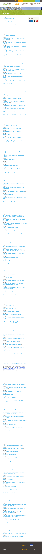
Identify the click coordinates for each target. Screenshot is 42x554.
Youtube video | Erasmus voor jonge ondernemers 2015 (13, 508)
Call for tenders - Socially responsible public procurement (14, 246)
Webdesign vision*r (36, 549)
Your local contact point (25, 4)
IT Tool (23, 548)
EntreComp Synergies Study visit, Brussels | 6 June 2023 (13, 209)
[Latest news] (7, 4)
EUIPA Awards (5, 360)
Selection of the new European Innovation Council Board (13, 353)
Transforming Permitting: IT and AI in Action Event (12, 24)
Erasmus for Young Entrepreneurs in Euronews (11, 530)
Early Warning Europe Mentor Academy (10, 172)
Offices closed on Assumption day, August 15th (12, 442)
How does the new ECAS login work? (10, 489)
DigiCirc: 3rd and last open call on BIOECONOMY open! (13, 338)
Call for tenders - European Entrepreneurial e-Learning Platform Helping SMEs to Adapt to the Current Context (13, 216)
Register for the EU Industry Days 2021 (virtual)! (12, 391)
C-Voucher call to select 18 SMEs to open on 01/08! (12, 445)
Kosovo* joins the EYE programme (9, 469)
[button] (15, 1)
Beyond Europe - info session (8, 291)
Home (3, 11)
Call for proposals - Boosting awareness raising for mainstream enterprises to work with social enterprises (13, 250)
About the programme (17, 4)
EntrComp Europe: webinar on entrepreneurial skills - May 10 (14, 363)
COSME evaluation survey (8, 194)
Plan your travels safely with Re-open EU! (10, 409)
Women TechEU (6, 263)
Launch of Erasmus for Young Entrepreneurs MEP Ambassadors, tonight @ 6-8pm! (12, 512)
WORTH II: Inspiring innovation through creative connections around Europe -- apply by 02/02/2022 (14, 322)
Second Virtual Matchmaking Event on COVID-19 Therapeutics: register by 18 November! (12, 331)
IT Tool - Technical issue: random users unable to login (13, 427)
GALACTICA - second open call (8, 305)
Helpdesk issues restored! (8, 394)
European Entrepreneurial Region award (10, 165)
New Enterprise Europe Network (9, 356)
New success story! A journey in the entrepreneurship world (14, 533)
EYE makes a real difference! (8, 260)
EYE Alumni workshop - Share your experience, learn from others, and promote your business (13, 243)
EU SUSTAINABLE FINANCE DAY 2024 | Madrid (12, 137)
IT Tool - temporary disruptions (9, 35)
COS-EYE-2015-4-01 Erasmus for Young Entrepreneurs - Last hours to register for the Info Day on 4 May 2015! (14, 526)
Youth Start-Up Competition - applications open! (12, 73)
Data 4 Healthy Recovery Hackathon (10, 378)
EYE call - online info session (8, 122)
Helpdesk (23, 544)
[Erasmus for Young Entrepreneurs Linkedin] (32, 20)
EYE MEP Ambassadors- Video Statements (11, 492)
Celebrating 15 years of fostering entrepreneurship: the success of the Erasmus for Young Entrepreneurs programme (14, 141)
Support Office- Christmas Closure (9, 424)
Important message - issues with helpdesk (11, 311)
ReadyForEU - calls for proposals (9, 230)
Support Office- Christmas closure (9, 454)
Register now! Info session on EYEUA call (10, 227)
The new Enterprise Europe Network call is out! (12, 131)
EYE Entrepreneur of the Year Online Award (11, 341)
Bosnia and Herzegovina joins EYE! (9, 486)
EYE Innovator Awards (7, 239)
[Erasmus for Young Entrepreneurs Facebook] (30, 20)
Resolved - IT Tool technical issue (9, 274)
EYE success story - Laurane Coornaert (10, 125)
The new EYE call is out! (7, 32)
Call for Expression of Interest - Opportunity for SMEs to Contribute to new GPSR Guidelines (14, 118)
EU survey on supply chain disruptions (10, 294)
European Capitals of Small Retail (9, 18)
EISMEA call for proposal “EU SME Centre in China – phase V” (14, 114)
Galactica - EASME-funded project (9, 381)
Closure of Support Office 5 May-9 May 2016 (11, 519)
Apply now (38, 3)
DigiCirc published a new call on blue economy (11, 350)
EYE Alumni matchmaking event (9, 111)
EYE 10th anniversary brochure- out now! (10, 451)
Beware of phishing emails (8, 479)
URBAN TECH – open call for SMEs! (9, 266)
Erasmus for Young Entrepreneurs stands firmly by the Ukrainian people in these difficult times (13, 284)
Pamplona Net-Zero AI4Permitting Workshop (11, 21)
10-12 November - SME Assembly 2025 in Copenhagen (13, 63)
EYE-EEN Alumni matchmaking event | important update (13, 108)
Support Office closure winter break (9, 308)
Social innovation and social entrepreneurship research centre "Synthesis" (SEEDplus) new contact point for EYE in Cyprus (14, 405)
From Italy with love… (7, 522)
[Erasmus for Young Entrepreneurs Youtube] (37, 20)
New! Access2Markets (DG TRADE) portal (11, 397)
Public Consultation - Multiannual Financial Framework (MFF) (14, 91)
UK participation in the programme (9, 461)
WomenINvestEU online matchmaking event (11, 66)
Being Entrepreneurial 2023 (8, 180)
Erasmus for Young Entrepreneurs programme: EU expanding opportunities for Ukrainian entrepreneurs (14, 176)
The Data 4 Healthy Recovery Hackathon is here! (12, 344)
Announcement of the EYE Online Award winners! (12, 314)
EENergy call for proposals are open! (10, 144)
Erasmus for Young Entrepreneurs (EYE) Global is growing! (14, 384)
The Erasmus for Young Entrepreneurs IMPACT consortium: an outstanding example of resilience (14, 70)
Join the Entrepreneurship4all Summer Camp (11, 201)
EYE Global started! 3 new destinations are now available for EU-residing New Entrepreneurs (14, 473)
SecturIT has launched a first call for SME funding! (12, 302)
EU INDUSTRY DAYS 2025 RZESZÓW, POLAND (12, 98)
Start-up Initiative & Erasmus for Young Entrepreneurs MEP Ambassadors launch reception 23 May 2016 (14, 516)
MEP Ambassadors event (7, 212)
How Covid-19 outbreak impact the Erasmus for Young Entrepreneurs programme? (13, 417)
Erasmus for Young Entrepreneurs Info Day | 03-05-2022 (13, 280)
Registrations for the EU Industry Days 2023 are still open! (14, 191)
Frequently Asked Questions (33, 4)
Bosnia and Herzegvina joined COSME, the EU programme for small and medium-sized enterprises (14, 505)
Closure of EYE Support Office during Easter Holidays (13, 476)
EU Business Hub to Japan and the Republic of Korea (12, 128)
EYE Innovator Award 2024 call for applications (12, 148)
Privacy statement (24, 549)
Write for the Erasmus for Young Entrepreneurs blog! (13, 448)
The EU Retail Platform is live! (8, 87)
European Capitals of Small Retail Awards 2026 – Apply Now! (14, 80)
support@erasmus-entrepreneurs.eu (9, 547)
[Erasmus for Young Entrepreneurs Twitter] (35, 20)
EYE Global (5, 162)
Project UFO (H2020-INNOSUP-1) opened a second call (13, 347)
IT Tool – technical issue (7, 277)
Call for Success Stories (7, 430)
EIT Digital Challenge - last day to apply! (10, 257)
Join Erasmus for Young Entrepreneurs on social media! (13, 536)
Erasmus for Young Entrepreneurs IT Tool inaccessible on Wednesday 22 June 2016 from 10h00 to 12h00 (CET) (13, 501)
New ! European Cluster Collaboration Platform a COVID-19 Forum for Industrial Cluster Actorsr (14, 413)
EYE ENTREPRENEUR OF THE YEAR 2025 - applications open (14, 105)
